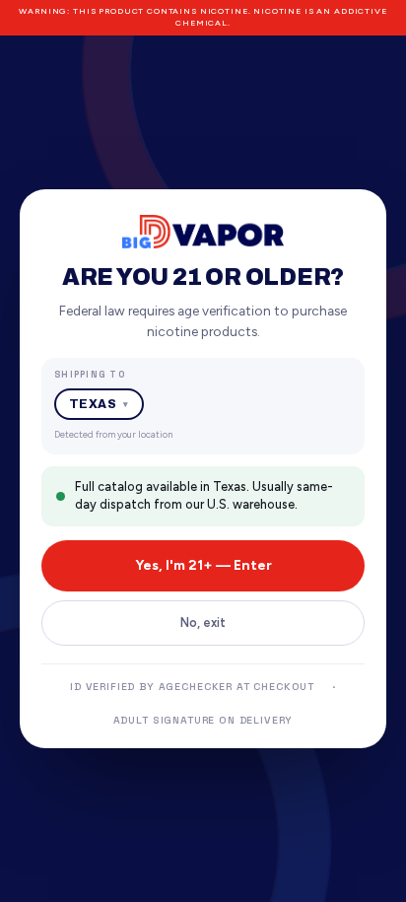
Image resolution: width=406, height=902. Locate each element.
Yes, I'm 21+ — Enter (203, 565)
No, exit (203, 622)
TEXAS (99, 404)
